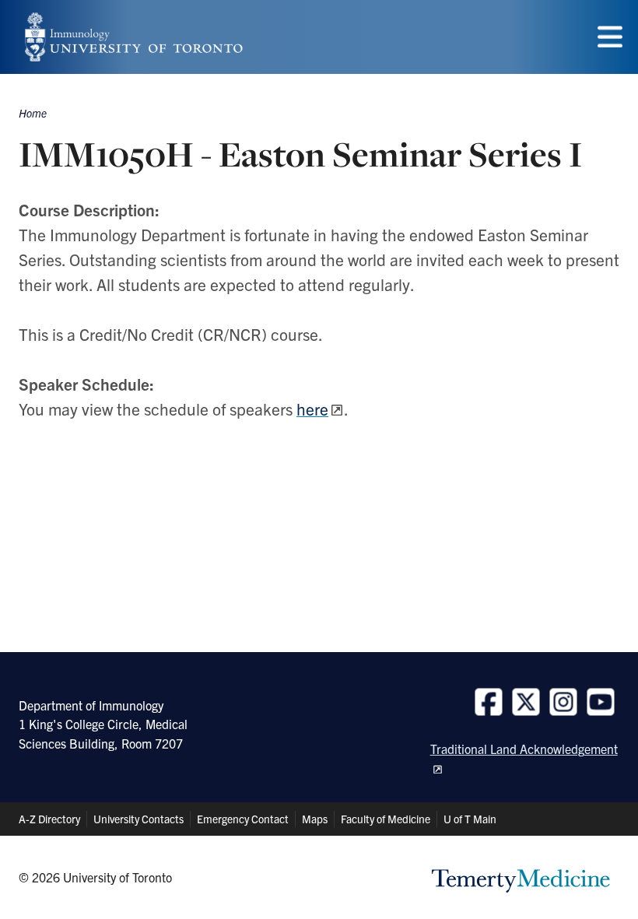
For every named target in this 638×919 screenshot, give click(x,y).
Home (33, 113)
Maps (315, 819)
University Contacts (138, 819)
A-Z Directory (49, 819)
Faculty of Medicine (385, 819)
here (312, 408)
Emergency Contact (243, 819)
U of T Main (469, 819)
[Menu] (610, 37)
